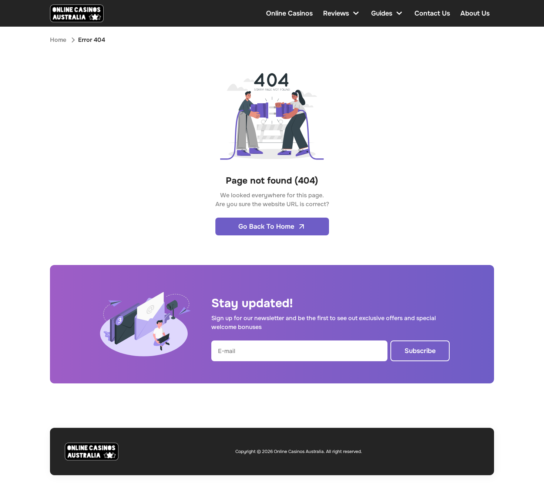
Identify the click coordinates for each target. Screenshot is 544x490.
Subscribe (420, 351)
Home (58, 40)
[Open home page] (77, 13)
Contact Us (432, 13)
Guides (381, 13)
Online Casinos (289, 13)
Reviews (336, 13)
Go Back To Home (266, 226)
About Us (475, 13)
